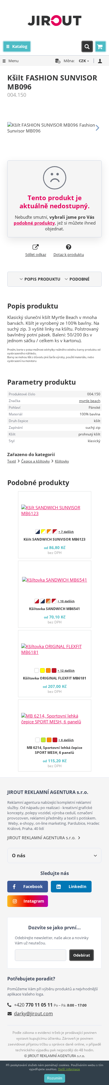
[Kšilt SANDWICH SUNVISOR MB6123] (54, 509)
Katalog (19, 46)
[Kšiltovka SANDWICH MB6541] (54, 578)
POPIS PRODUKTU (42, 279)
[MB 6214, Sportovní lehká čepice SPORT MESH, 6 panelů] (54, 717)
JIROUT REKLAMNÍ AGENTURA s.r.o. (41, 837)
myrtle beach (89, 400)
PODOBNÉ (79, 279)
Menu (13, 60)
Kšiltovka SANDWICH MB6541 (54, 608)
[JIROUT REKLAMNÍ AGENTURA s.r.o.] (54, 20)
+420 (33, 1005)
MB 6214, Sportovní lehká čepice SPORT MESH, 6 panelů (54, 750)
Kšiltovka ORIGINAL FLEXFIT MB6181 (54, 678)
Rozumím (54, 1078)
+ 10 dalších (66, 601)
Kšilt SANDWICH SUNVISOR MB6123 (54, 539)
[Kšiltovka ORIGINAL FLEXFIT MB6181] (54, 647)
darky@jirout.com (33, 1013)
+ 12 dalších (66, 670)
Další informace (69, 1069)
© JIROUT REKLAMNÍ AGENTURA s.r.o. (54, 1055)
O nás (18, 855)
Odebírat (81, 955)
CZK (82, 60)
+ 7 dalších (66, 532)
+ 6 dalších (66, 740)
